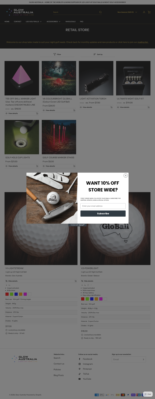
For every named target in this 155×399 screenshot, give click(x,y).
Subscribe (103, 213)
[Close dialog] (126, 176)
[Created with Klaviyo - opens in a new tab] (77, 225)
